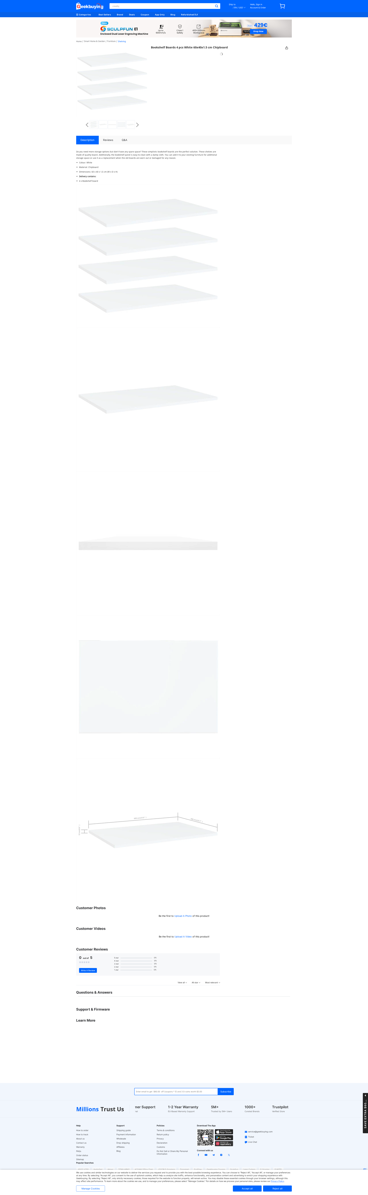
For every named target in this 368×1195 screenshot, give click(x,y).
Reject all (277, 1188)
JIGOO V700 (83, 1169)
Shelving (122, 41)
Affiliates (120, 1147)
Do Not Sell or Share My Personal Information (172, 1152)
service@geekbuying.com (260, 1131)
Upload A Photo (183, 915)
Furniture (111, 41)
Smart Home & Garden (94, 41)
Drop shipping (123, 1143)
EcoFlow (198, 1169)
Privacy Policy (277, 1181)
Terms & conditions (166, 1130)
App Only (160, 14)
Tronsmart (184, 1169)
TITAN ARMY (124, 1169)
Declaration (162, 1143)
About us (80, 1138)
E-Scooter (264, 1169)
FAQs (78, 1151)
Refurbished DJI (189, 14)
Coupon (145, 14)
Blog (172, 14)
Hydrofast (98, 1169)
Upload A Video (183, 936)
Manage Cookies (91, 1188)
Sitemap (80, 1159)
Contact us (81, 1143)
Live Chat (252, 1142)
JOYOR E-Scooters (166, 1169)
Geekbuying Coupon (216, 1169)
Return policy (163, 1134)
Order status (82, 1155)
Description (87, 139)
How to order (82, 1130)
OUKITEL (278, 1169)
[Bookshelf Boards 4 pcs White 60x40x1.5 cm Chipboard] (94, 124)
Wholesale (121, 1138)
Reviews (108, 139)
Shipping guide (123, 1130)
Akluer (110, 1169)
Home (79, 41)
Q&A (124, 139)
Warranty (80, 1147)
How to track (82, 1134)
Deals (132, 14)
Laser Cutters (249, 1169)
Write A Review (88, 970)
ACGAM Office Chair (144, 1169)
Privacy (160, 1138)
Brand (120, 14)
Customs (161, 1147)
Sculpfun (234, 1169)
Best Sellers (105, 14)
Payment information (126, 1134)
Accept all (247, 1188)
